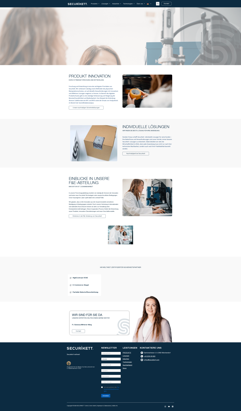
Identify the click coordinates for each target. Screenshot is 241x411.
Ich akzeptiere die (112, 389)
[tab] (84, 278)
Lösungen (104, 4)
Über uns (140, 4)
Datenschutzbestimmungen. (112, 389)
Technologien (128, 4)
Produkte (94, 4)
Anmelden (106, 396)
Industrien (115, 4)
